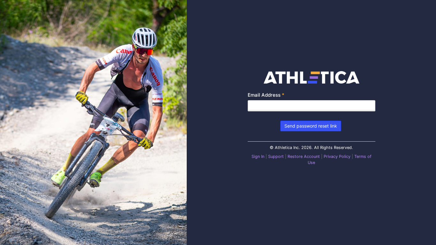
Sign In (258, 156)
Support (276, 156)
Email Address (266, 95)
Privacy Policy (337, 156)
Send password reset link (310, 126)
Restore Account (304, 156)
